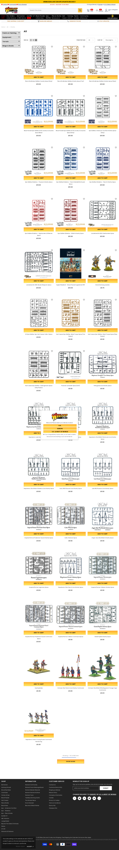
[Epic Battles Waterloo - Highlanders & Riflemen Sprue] (39, 212)
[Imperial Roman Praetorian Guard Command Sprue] (39, 615)
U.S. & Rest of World (109, 4)
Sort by (100, 40)
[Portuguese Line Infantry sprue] (103, 364)
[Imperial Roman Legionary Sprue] (39, 566)
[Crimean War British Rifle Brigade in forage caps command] (103, 667)
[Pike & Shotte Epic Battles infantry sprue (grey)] (103, 60)
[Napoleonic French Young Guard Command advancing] (39, 718)
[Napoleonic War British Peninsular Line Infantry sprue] (103, 416)
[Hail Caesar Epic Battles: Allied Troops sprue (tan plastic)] (71, 313)
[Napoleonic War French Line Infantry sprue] (71, 566)
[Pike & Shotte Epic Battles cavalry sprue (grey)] (39, 60)
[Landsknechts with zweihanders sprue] (103, 212)
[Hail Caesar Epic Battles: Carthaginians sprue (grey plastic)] (39, 364)
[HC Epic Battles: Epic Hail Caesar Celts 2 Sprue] (39, 313)
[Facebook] (74, 798)
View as (26, 40)
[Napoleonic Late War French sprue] (39, 416)
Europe (100, 4)
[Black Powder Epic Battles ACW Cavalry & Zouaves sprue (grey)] (71, 109)
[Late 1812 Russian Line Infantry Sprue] (103, 467)
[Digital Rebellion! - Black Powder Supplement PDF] (71, 263)
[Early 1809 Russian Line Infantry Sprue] (71, 467)
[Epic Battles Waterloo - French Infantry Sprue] (103, 161)
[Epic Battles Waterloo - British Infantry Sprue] (71, 212)
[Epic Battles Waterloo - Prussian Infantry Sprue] (39, 161)
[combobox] (53, 10)
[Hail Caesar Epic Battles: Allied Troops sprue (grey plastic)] (103, 313)
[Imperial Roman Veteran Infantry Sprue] (103, 566)
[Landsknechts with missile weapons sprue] (39, 263)
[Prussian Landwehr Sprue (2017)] (71, 364)
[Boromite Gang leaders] (103, 263)
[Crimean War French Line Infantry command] (71, 667)
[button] (31, 40)
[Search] (55, 10)
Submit (106, 788)
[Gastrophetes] (39, 667)
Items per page (81, 40)
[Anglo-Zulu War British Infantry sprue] (103, 516)
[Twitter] (99, 798)
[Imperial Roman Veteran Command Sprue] (71, 615)
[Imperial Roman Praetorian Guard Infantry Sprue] (39, 516)
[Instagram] (79, 798)
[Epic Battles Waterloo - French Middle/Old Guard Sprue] (71, 161)
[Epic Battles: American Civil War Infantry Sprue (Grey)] (103, 109)
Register (115, 9)
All (7, 27)
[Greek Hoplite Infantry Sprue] (103, 615)
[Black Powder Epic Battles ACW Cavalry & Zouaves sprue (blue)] (39, 109)
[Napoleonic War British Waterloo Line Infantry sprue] (39, 467)
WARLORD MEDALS (112, 18)
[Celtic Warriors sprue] (71, 516)
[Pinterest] (84, 798)
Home (3, 27)
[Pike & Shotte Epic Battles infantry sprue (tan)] (71, 60)
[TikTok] (89, 798)
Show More (70, 761)
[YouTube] (94, 798)
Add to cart (39, 77)
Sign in (109, 10)
